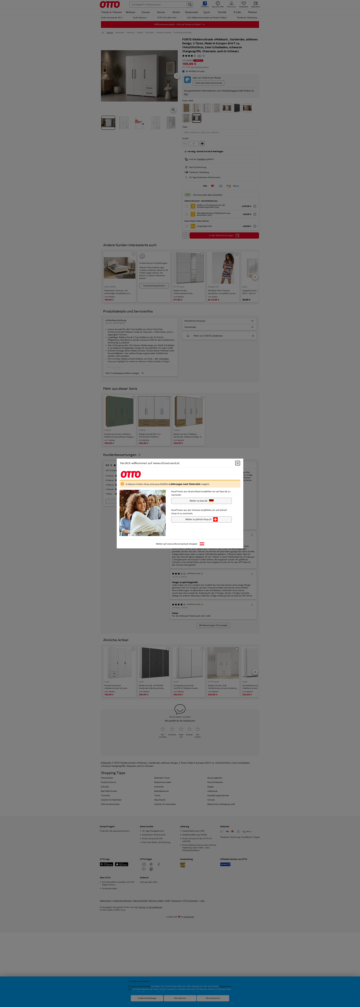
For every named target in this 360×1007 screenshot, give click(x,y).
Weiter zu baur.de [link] (198, 501)
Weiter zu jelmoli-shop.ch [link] (198, 519)
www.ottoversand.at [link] (177, 544)
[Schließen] (237, 463)
